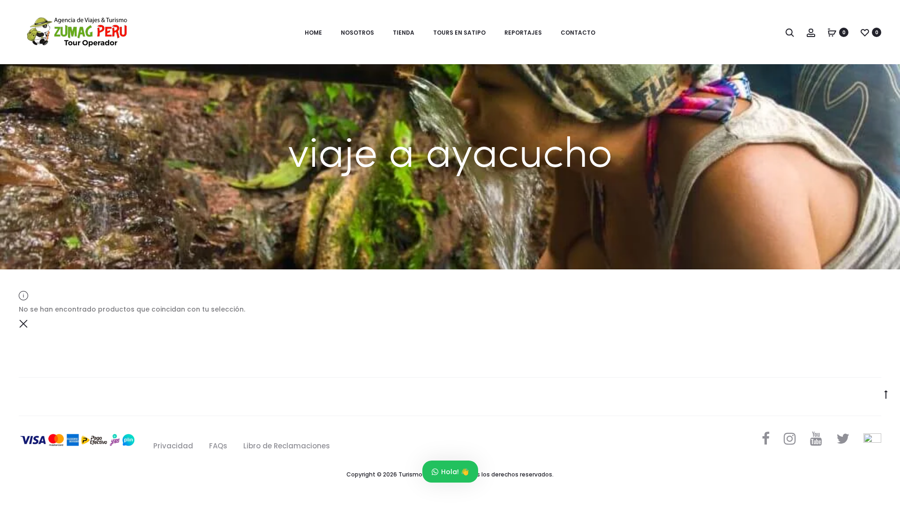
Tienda (403, 33)
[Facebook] (766, 439)
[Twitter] (842, 439)
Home (313, 33)
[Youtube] (816, 439)
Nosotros (357, 33)
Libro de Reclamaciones (286, 446)
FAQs (218, 446)
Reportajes (523, 33)
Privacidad (173, 446)
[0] (832, 32)
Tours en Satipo (459, 33)
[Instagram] (790, 439)
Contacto (578, 33)
